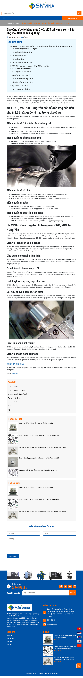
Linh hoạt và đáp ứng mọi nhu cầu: (23, 79)
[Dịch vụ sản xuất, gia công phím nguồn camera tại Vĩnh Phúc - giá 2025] (13, 462)
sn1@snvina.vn (52, 624)
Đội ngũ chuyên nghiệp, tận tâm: (22, 82)
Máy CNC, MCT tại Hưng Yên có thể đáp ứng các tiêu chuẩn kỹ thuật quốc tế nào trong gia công (41, 46)
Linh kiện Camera (13, 386)
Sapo (55, 674)
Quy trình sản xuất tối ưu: (20, 86)
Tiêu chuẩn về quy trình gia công (22, 62)
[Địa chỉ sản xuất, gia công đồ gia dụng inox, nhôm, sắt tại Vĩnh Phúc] (13, 473)
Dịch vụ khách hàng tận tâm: (21, 89)
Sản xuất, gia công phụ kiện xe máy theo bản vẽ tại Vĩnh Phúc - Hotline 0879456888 (42, 447)
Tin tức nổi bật (15, 419)
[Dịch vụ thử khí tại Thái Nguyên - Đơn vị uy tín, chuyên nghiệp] (13, 427)
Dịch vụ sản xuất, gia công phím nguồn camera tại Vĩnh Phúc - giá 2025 (39, 458)
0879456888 (14, 373)
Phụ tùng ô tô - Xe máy (14, 398)
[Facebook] (61, 586)
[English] (79, 633)
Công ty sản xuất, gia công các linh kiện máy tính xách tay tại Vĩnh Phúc (39, 435)
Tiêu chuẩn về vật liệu (19, 56)
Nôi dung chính (15, 41)
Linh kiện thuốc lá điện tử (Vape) (17, 394)
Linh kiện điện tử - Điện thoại (16, 390)
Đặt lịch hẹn (71, 18)
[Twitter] (65, 586)
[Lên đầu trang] (78, 672)
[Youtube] (70, 586)
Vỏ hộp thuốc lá (12, 402)
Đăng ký (9, 641)
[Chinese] (79, 645)
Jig (9, 410)
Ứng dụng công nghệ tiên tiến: (21, 72)
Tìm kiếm (10, 636)
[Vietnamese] (79, 628)
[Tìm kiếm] (79, 13)
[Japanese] (79, 641)
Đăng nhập (10, 638)
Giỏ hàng (9, 644)
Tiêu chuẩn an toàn (18, 59)
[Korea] (79, 637)
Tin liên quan (14, 483)
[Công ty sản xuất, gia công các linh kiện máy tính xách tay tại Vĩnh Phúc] (13, 439)
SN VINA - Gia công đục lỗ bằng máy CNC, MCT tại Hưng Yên (29, 66)
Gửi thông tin (12, 556)
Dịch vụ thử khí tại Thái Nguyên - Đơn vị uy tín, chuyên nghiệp (36, 423)
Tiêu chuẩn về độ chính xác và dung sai (24, 49)
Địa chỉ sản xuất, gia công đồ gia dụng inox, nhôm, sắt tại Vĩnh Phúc (38, 470)
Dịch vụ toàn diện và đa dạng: (21, 68)
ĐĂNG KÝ (73, 592)
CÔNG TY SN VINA (15, 364)
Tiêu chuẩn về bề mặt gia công (22, 52)
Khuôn (10, 406)
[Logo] (41, 5)
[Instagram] (74, 586)
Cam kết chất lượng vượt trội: (21, 75)
